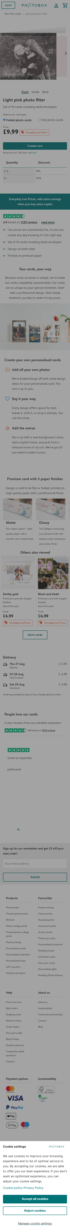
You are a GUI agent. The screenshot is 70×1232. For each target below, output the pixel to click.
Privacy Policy (33, 1188)
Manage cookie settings (35, 1223)
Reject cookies (35, 1210)
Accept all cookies (35, 1199)
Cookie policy (13, 1188)
